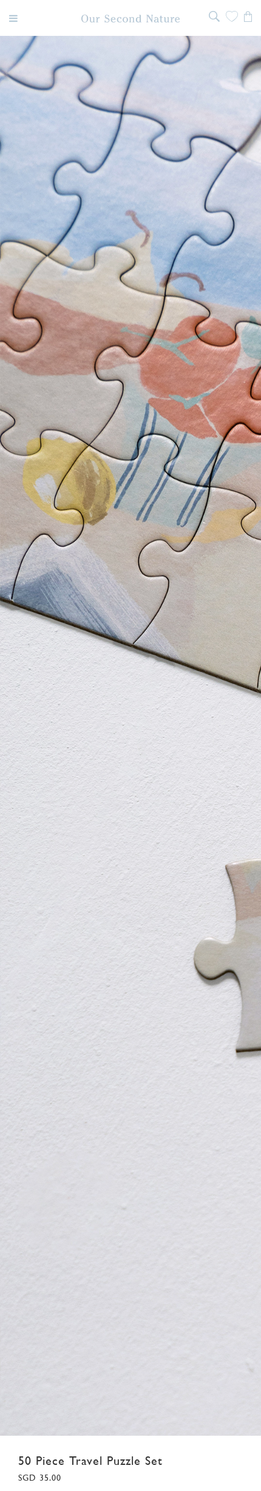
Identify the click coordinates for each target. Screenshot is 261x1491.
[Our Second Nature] (130, 18)
